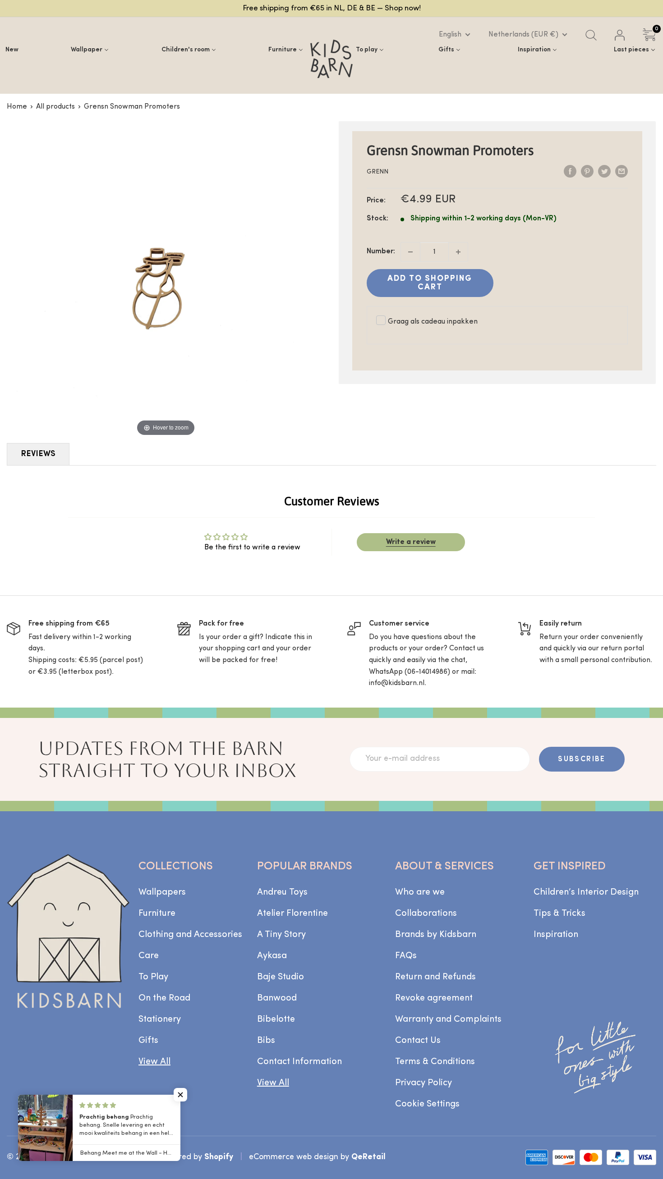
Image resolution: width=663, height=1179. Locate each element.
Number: (381, 251)
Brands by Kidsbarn (435, 934)
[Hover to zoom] (166, 279)
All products (55, 106)
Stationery (159, 1019)
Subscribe (582, 759)
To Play (153, 977)
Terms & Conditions (435, 1061)
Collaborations (426, 913)
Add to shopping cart (429, 283)
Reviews (38, 454)
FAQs (406, 955)
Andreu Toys (282, 892)
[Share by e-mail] (621, 171)
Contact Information (299, 1061)
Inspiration (556, 934)
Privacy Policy (423, 1083)
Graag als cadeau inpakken (433, 321)
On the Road (164, 998)
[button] (180, 1094)
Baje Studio (280, 977)
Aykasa (272, 955)
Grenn (377, 172)
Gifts (148, 1040)
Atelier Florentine (292, 913)
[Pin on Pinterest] (587, 171)
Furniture (156, 913)
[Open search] (591, 35)
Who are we (420, 892)
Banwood (277, 998)
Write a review (411, 542)
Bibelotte (276, 1019)
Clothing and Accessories (190, 934)
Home (17, 106)
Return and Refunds (435, 977)
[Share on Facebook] (570, 171)
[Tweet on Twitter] (604, 171)
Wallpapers (162, 892)
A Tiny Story (281, 934)
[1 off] (410, 251)
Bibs (266, 1040)
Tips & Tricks (559, 913)
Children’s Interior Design (586, 892)
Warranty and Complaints (448, 1019)
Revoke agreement (434, 998)
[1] (458, 251)
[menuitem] (12, 49)
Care (148, 955)
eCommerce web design (293, 1157)
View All (154, 1061)
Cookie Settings (427, 1104)
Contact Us (418, 1040)
